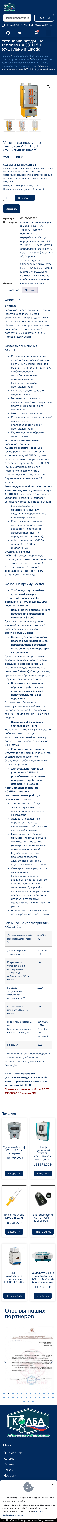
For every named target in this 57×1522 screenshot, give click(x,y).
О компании (12, 1453)
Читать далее (43, 1231)
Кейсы (8, 1470)
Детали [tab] (29, 289)
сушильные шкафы (32, 283)
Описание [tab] (12, 289)
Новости (9, 1476)
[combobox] (17, 18)
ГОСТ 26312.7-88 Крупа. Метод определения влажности (36, 244)
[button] (48, 33)
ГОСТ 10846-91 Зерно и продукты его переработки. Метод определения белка (33, 233)
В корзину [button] (14, 1173)
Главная (6, 56)
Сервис (9, 1464)
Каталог (9, 1458)
